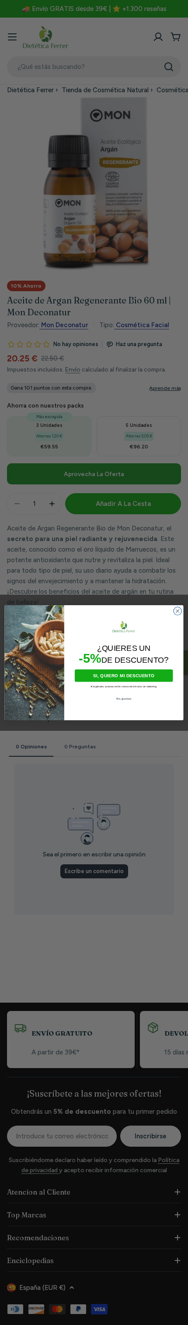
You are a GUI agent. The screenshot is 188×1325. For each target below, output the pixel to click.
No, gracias (123, 698)
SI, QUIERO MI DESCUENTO (124, 675)
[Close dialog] (177, 611)
